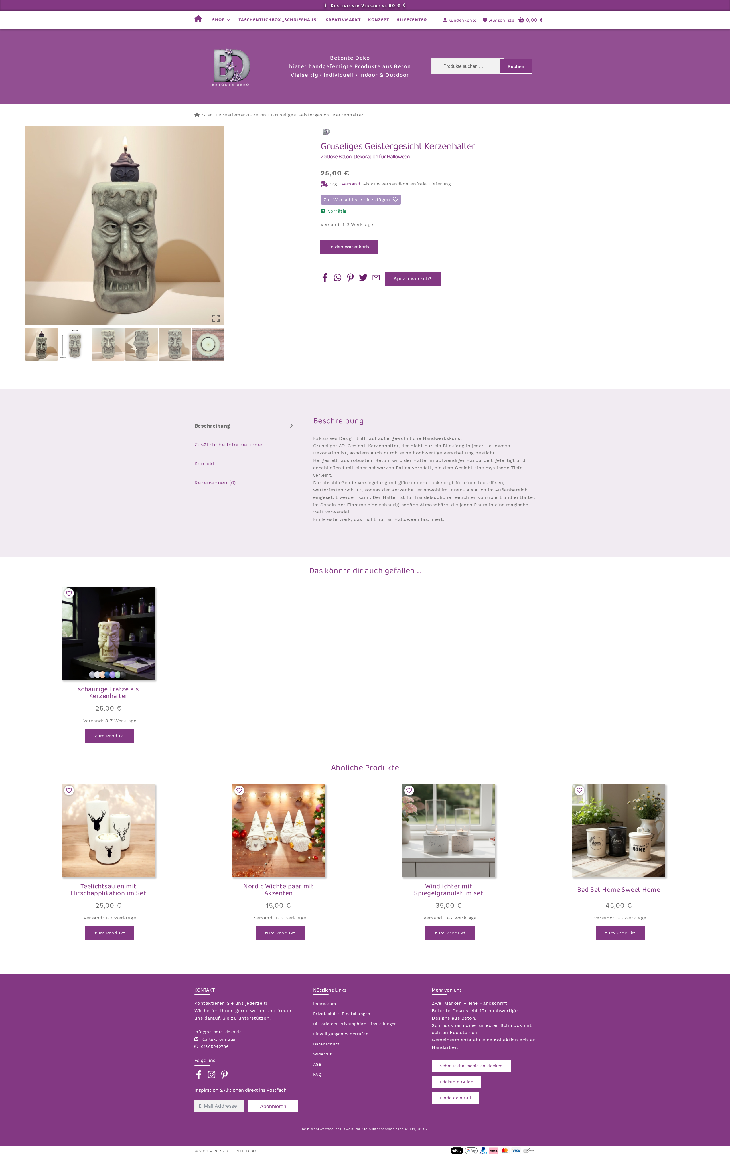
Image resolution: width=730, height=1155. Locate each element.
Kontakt (204, 463)
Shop (218, 19)
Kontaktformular (218, 1039)
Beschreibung (212, 426)
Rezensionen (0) (215, 483)
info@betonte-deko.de (218, 1031)
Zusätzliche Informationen (229, 445)
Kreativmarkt (343, 19)
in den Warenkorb (349, 247)
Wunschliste (501, 20)
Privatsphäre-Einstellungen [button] (341, 1013)
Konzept (378, 19)
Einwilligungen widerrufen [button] (341, 1033)
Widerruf (322, 1054)
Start (208, 115)
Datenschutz (326, 1044)
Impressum (324, 1003)
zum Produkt (109, 736)
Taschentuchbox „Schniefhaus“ (278, 19)
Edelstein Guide (456, 1081)
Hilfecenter (411, 19)
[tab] (246, 425)
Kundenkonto (461, 20)
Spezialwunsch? (413, 278)
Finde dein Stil (455, 1097)
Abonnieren (273, 1106)
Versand (351, 184)
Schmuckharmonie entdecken (471, 1065)
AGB (317, 1064)
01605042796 (215, 1046)
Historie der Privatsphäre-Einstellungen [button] (355, 1024)
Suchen (516, 66)
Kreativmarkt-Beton (242, 115)
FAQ (317, 1074)
